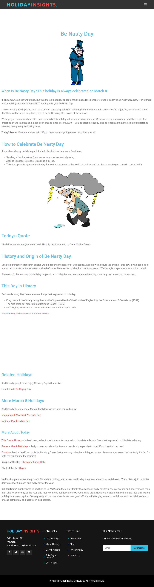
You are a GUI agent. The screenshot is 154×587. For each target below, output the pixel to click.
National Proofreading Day (16, 421)
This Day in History (12, 440)
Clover (22, 468)
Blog (72, 544)
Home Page (75, 538)
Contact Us (75, 555)
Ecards (5, 452)
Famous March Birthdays (15, 446)
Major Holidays (53, 544)
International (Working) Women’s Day (21, 415)
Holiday (32, 4)
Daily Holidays (52, 538)
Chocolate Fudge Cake (34, 462)
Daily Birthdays (53, 550)
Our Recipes (51, 563)
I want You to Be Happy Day (16, 389)
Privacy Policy (76, 550)
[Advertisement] (84, 17)
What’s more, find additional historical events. (25, 313)
